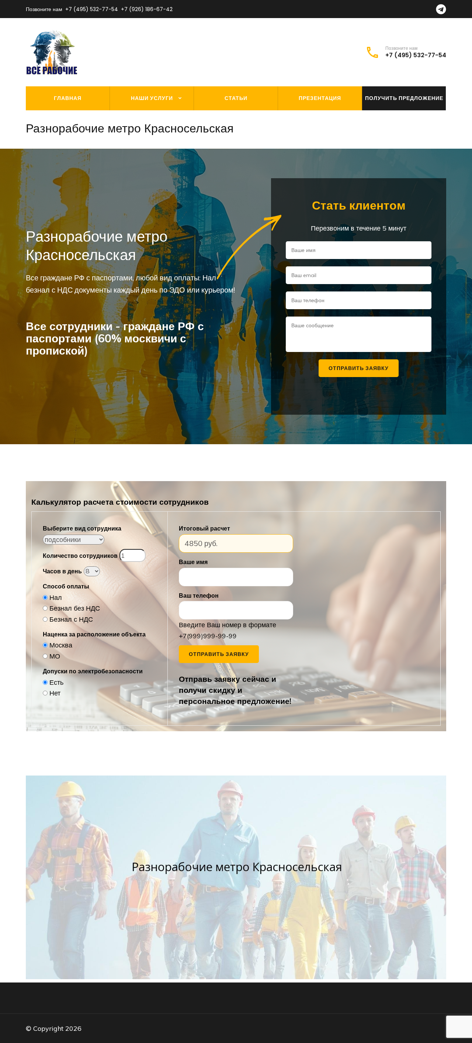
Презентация (320, 98)
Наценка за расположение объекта (94, 634)
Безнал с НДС (71, 619)
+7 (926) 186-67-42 (147, 9)
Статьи (236, 98)
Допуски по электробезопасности (93, 671)
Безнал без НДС (74, 608)
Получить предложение (404, 98)
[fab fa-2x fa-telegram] (441, 11)
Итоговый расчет (204, 528)
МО (54, 656)
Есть (56, 682)
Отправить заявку (219, 654)
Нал (55, 597)
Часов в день (62, 571)
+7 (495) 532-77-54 (91, 9)
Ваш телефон (199, 595)
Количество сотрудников (80, 555)
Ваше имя (193, 562)
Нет (54, 693)
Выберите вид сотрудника (82, 528)
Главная (67, 98)
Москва (60, 645)
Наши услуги (152, 98)
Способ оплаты (66, 586)
